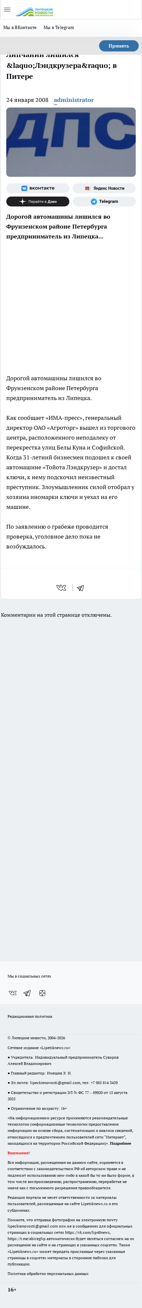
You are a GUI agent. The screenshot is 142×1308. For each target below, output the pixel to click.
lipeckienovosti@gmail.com (55, 1082)
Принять (119, 46)
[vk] (62, 587)
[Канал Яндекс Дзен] (37, 201)
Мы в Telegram (59, 27)
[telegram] (82, 587)
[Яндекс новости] (104, 188)
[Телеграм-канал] (104, 201)
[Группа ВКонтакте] (37, 188)
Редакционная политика (30, 1016)
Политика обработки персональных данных (48, 1273)
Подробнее (120, 1143)
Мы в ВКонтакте (20, 27)
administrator (74, 100)
